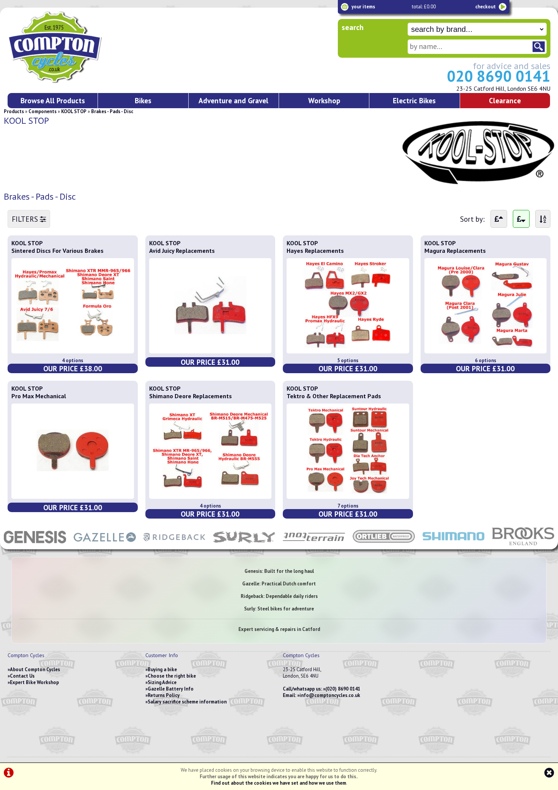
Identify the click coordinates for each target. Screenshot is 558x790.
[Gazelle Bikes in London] (105, 545)
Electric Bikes (414, 100)
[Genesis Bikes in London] (35, 545)
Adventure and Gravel (233, 100)
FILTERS (26, 219)
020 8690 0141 (498, 76)
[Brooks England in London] (523, 545)
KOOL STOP (74, 111)
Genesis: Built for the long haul (279, 571)
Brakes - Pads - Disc (112, 111)
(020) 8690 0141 (342, 689)
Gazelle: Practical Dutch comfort (279, 583)
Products (14, 111)
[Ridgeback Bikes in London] (174, 545)
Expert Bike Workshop (34, 682)
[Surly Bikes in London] (244, 545)
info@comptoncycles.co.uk (329, 695)
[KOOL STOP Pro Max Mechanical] (72, 491)
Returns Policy (164, 695)
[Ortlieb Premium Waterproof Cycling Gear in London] (384, 545)
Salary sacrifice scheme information (187, 702)
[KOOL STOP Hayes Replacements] (347, 346)
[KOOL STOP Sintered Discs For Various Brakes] (72, 346)
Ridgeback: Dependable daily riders (279, 596)
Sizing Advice (162, 682)
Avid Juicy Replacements (182, 250)
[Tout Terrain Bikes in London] (314, 545)
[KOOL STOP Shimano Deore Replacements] (210, 491)
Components (42, 111)
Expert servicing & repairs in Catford (279, 629)
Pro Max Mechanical (38, 396)
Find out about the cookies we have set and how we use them (278, 783)
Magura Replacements (455, 250)
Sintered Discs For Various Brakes (57, 250)
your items (363, 6)
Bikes (143, 100)
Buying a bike (162, 669)
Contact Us (22, 676)
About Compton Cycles (35, 669)
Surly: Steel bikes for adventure (279, 609)
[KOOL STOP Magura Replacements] (485, 346)
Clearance (505, 100)
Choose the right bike (172, 676)
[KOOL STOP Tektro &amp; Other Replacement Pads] (347, 491)
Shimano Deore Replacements (190, 396)
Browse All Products (52, 100)
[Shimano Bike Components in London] (453, 545)
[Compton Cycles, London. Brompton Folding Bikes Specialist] (83, 81)
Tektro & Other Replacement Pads (334, 396)
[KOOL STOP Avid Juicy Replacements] (210, 346)
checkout (485, 6)
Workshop (324, 100)
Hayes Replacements (315, 250)
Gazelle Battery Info (171, 689)
